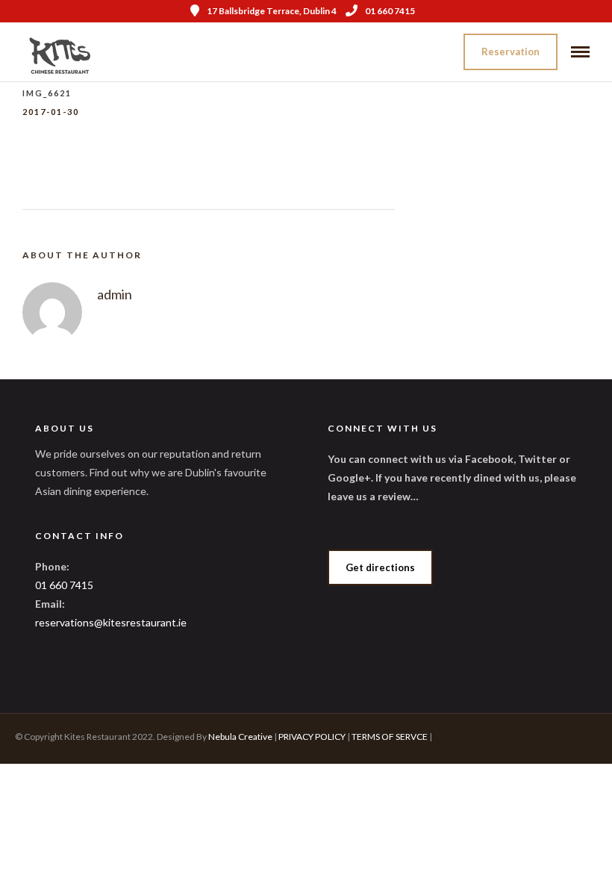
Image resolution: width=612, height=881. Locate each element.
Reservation (510, 51)
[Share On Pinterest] (82, 850)
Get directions (380, 567)
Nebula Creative (240, 736)
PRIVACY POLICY (312, 736)
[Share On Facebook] (36, 850)
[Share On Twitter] (59, 850)
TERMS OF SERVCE (390, 736)
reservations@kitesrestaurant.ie (111, 622)
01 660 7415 (390, 10)
